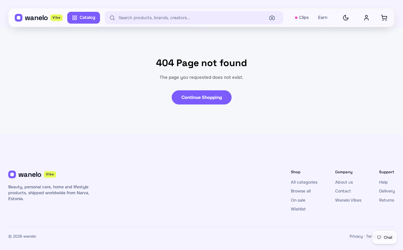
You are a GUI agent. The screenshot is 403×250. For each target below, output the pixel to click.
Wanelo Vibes (348, 200)
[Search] (272, 17)
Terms (371, 236)
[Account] (366, 17)
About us (344, 182)
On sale (298, 200)
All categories (304, 182)
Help (383, 182)
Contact (343, 191)
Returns (386, 200)
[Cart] (384, 17)
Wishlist (298, 209)
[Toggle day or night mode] (345, 17)
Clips (304, 17)
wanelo (42, 17)
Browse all (301, 191)
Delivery (387, 191)
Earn (322, 17)
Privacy (356, 236)
